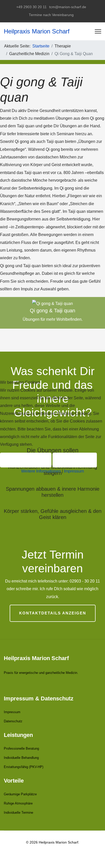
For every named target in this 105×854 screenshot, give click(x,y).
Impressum (74, 471)
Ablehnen (74, 460)
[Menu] (98, 31)
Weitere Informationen (41, 471)
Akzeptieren (25, 460)
